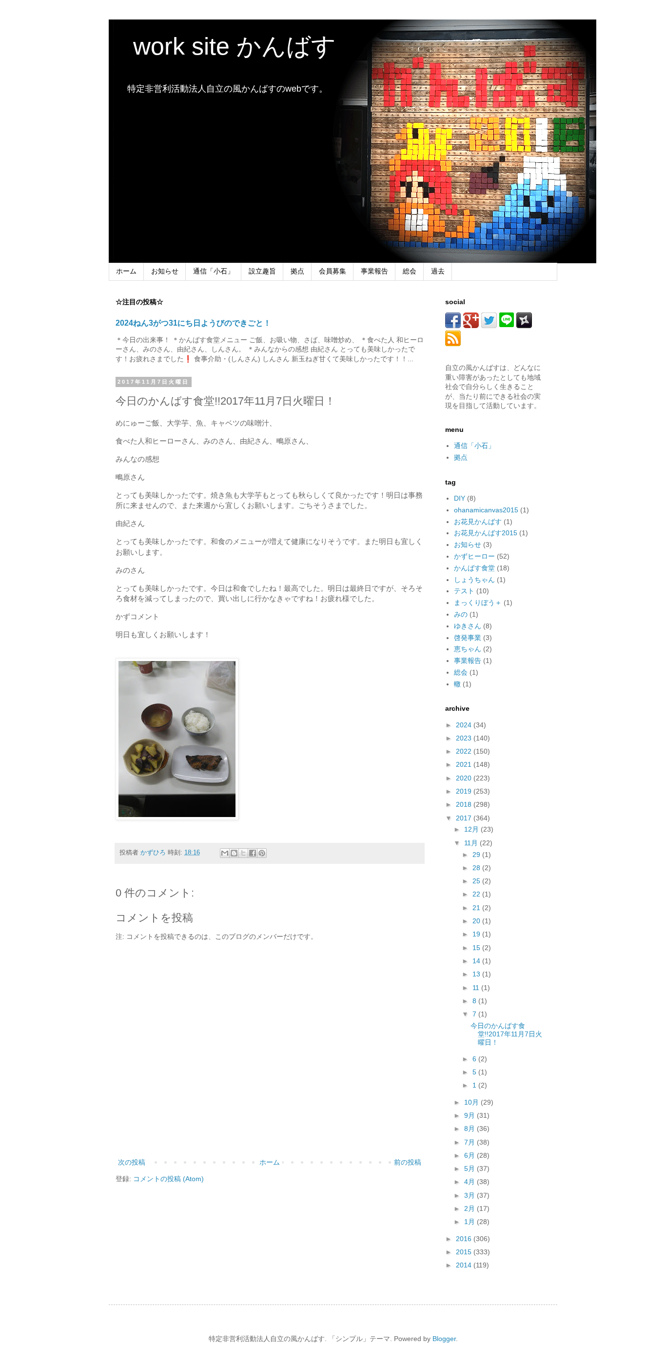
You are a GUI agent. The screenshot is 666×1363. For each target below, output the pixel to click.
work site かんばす (222, 46)
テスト (464, 591)
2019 (464, 791)
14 (477, 961)
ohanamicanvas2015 (486, 510)
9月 (470, 1115)
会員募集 (332, 271)
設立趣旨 (262, 271)
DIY (459, 498)
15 (477, 948)
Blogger (444, 1339)
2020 (464, 778)
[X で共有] (243, 853)
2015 (464, 1252)
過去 (438, 271)
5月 (470, 1168)
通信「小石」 (213, 271)
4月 (470, 1182)
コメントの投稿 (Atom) (168, 1179)
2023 (464, 738)
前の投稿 (407, 1162)
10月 (472, 1102)
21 (477, 908)
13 (477, 974)
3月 (470, 1195)
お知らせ (164, 271)
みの (461, 614)
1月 (470, 1222)
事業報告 (374, 271)
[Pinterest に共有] (262, 853)
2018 (464, 804)
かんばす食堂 (474, 568)
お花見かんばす (478, 522)
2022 (464, 751)
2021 (464, 764)
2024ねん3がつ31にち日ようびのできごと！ (193, 322)
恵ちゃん (467, 649)
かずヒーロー (474, 556)
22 (477, 894)
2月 (470, 1208)
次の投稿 (131, 1162)
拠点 (297, 271)
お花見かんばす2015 (485, 533)
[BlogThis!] (234, 853)
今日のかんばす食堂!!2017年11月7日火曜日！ (506, 1034)
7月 (470, 1142)
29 (477, 854)
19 (477, 934)
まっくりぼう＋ (478, 602)
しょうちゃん (474, 580)
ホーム (126, 271)
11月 (472, 843)
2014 (464, 1265)
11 (476, 988)
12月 (472, 829)
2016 (464, 1239)
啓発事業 (467, 638)
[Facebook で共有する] (252, 853)
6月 (470, 1155)
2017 (464, 818)
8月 (470, 1128)
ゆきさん (467, 626)
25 (477, 881)
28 (477, 868)
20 (477, 921)
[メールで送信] (225, 853)
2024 (464, 725)
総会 (409, 271)
